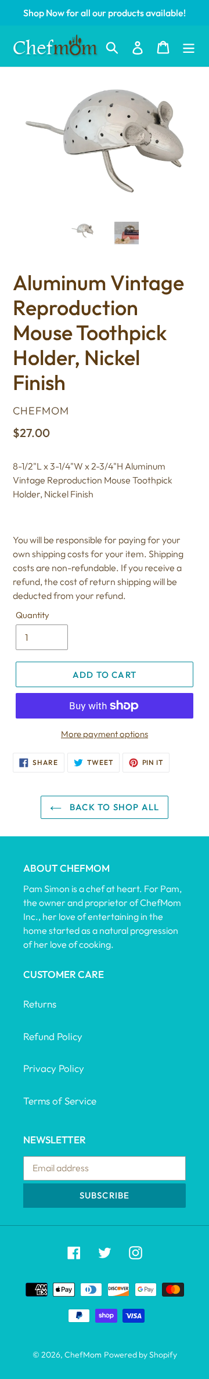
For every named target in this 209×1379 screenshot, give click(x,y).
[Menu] (188, 46)
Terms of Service (59, 1101)
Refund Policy (52, 1036)
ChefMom (83, 1354)
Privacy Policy (53, 1068)
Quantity (32, 614)
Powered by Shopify (140, 1354)
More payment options (104, 733)
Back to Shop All (113, 807)
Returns (39, 1004)
